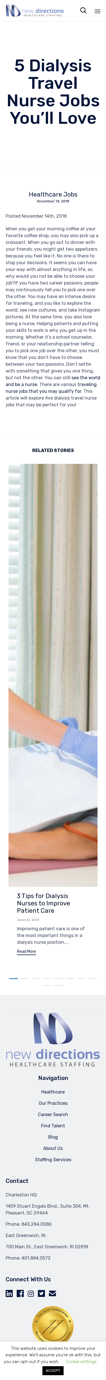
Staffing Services (53, 1159)
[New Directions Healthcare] (35, 10)
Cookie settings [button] (81, 1361)
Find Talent (53, 1125)
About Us (53, 1148)
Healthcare (53, 1092)
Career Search (53, 1114)
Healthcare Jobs (53, 194)
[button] (26, 952)
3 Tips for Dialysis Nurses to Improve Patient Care (43, 903)
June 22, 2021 (28, 920)
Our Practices (53, 1103)
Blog (53, 1137)
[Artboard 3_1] (53, 1066)
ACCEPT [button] (53, 1370)
